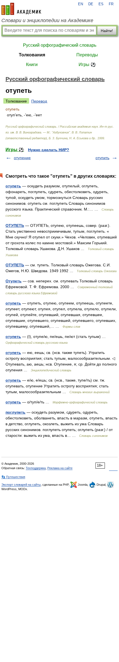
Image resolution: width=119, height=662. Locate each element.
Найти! (107, 30)
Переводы (87, 54)
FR (111, 4)
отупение (22, 158)
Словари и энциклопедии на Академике (47, 20)
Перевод (39, 101)
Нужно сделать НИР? (48, 150)
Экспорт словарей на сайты (21, 484)
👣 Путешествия (13, 477)
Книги (32, 64)
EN (80, 4)
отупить (102, 158)
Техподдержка (36, 468)
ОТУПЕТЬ (15, 225)
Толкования (32, 54)
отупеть (13, 186)
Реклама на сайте (60, 468)
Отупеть (14, 281)
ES (101, 4)
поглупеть (15, 412)
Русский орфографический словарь (59, 45)
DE (90, 4)
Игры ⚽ (87, 64)
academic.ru (21, 9)
